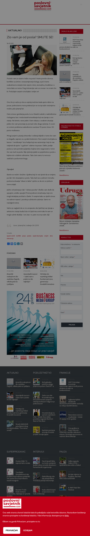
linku (67, 515)
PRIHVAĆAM (12, 530)
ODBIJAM (27, 530)
